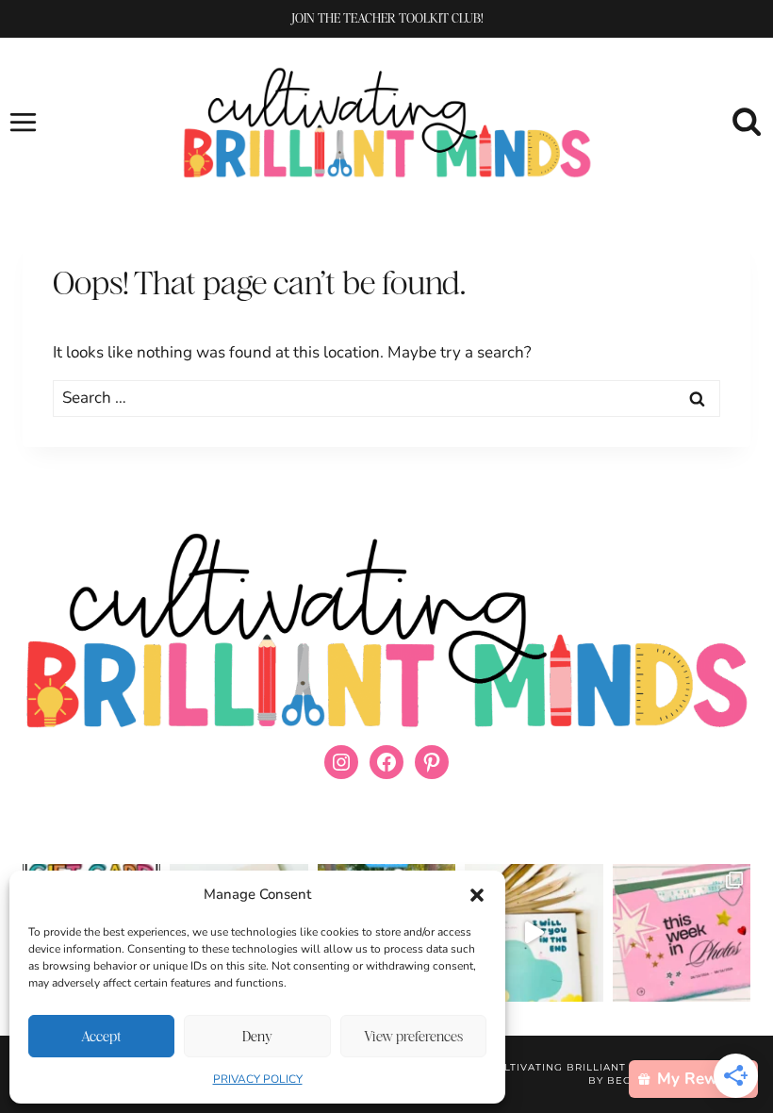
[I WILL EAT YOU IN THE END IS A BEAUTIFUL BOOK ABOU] (533, 933)
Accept (101, 1036)
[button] (477, 895)
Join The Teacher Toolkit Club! (387, 17)
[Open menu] (23, 121)
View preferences (413, 1036)
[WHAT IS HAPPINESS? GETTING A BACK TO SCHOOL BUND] (681, 933)
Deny (257, 1036)
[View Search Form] (747, 122)
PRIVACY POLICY (258, 1079)
